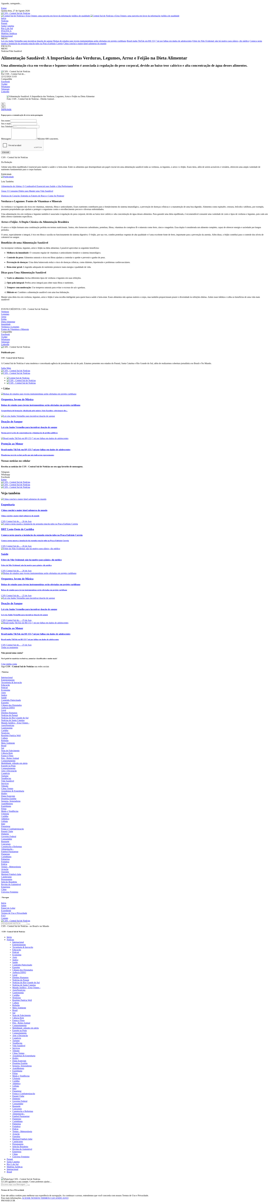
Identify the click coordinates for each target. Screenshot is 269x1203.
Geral (3, 710)
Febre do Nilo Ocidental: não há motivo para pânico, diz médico (220, 41)
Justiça (4, 695)
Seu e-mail (6, 123)
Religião (5, 740)
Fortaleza (5, 861)
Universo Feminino (9, 892)
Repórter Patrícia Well (11, 735)
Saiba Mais (6, 368)
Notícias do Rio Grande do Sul (14, 718)
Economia (5, 690)
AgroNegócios (7, 725)
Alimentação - (7, 849)
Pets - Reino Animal (10, 758)
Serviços (5, 783)
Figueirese (5, 826)
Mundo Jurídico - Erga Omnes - (15, 723)
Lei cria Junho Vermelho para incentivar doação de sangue (27, 41)
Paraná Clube (7, 831)
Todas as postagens (9, 647)
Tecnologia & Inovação (11, 682)
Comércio (5, 773)
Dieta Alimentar (8, 322)
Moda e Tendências (9, 811)
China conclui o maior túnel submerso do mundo (84, 43)
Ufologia (5, 814)
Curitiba (4, 730)
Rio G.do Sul (7, 28)
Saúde (4, 697)
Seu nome (5, 120)
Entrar (4, 8)
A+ (3, 107)
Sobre (3, 905)
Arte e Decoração (9, 771)
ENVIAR (5, 152)
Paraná (4, 23)
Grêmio (4, 821)
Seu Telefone (7, 126)
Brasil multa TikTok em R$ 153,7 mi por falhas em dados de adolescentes (159, 41)
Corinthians (6, 856)
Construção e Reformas (11, 846)
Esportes (5, 702)
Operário (5, 872)
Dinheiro (5, 834)
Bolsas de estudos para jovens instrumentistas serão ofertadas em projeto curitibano (89, 41)
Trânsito (4, 786)
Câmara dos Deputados (11, 705)
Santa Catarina (7, 26)
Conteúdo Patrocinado (11, 700)
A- (3, 104)
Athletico (5, 819)
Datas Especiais (8, 796)
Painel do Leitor (8, 908)
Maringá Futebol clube (11, 874)
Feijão (4, 319)
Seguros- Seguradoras (10, 801)
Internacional (7, 36)
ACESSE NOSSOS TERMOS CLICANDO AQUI (45, 1198)
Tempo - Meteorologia (11, 867)
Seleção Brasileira (9, 882)
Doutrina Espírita (8, 798)
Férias (3, 808)
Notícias (4, 21)
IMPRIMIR (6, 109)
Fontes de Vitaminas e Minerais (15, 329)
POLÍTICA (6, 31)
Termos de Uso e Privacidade (14, 913)
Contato (4, 918)
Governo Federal (8, 836)
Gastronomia (6, 728)
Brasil (3, 745)
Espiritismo (6, 806)
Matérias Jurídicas (9, 33)
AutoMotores (7, 803)
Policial (4, 687)
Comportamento (8, 761)
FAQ (3, 915)
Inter (3, 824)
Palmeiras (5, 859)
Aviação (4, 869)
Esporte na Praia (8, 766)
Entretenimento (8, 680)
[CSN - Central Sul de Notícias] (15, 13)
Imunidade (6, 324)
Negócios (5, 733)
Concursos (6, 844)
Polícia (4, 864)
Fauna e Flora (7, 755)
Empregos (5, 887)
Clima (3, 889)
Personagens (6, 879)
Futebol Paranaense (9, 851)
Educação (5, 685)
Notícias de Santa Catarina (13, 720)
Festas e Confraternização (12, 829)
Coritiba (4, 816)
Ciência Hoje (7, 753)
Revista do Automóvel (11, 884)
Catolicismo (6, 877)
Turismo (4, 776)
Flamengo (5, 854)
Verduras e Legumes (10, 327)
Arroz (3, 316)
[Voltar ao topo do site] (2, 1177)
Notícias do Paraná (9, 715)
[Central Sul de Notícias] (18, 378)
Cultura (4, 738)
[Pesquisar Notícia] (29, 924)
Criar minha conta (9, 664)
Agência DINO (8, 708)
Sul (2, 748)
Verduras (5, 311)
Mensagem (6, 139)
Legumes (5, 314)
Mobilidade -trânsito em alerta (14, 763)
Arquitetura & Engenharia (12, 791)
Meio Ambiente (8, 743)
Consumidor (6, 839)
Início (3, 18)
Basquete (5, 841)
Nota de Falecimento (10, 750)
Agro (3, 692)
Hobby (4, 793)
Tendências (6, 778)
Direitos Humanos (9, 713)
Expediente (6, 910)
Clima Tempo (7, 788)
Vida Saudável (7, 781)
